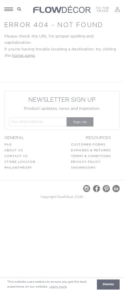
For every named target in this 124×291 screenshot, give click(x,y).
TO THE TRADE (102, 9)
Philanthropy (18, 167)
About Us (13, 150)
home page (23, 56)
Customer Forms (88, 144)
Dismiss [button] (108, 284)
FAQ (8, 144)
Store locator (19, 161)
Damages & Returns (91, 150)
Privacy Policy (86, 161)
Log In (117, 9)
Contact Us (16, 156)
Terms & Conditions (91, 156)
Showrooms (83, 167)
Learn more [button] (58, 286)
